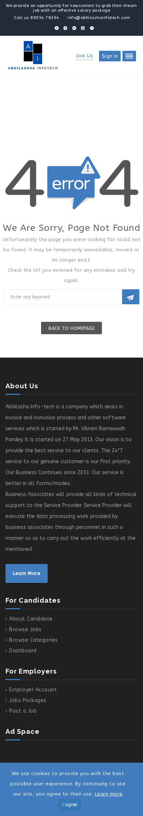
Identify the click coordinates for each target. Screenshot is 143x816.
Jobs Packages (28, 700)
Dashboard (23, 651)
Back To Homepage (71, 328)
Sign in (110, 56)
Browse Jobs (25, 629)
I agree (69, 804)
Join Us (85, 55)
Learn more (109, 794)
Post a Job (23, 711)
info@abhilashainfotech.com (98, 17)
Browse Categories (33, 640)
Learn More (26, 573)
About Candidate (31, 619)
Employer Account (33, 690)
